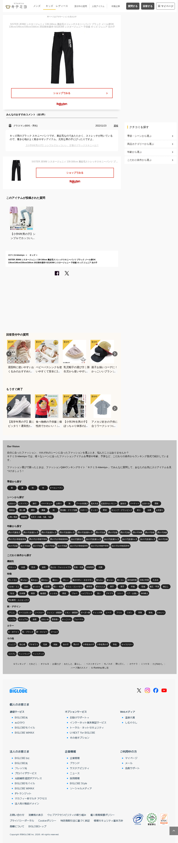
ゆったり (36, 587)
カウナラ (133, 664)
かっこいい (66, 619)
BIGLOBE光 (21, 717)
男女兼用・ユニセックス (18, 600)
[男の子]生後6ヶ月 (67, 532)
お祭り (59, 503)
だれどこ (33, 664)
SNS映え (144, 593)
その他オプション (79, 737)
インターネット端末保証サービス (88, 722)
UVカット (12, 567)
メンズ (37, 6)
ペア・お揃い (132, 593)
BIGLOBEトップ (37, 826)
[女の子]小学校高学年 (120, 546)
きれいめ (45, 619)
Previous (8, 353)
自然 (35, 619)
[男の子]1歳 (100, 532)
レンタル (54, 593)
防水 (33, 567)
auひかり (20, 722)
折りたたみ (100, 587)
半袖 (133, 587)
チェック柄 (97, 612)
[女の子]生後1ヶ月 (93, 539)
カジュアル (23, 619)
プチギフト (33, 644)
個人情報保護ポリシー (102, 815)
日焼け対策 (144, 580)
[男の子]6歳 (162, 532)
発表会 (12, 510)
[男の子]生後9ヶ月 (85, 532)
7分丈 (12, 593)
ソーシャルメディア (81, 788)
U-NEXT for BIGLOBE (82, 732)
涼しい (66, 580)
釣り (139, 510)
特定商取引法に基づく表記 (75, 820)
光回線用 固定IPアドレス (28, 778)
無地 (150, 612)
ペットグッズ (38, 654)
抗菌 (100, 567)
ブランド (75, 763)
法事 (149, 510)
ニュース (75, 773)
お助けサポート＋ (79, 717)
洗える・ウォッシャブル (60, 567)
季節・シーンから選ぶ (139, 135)
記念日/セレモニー (109, 503)
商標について (17, 826)
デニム (12, 612)
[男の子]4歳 (137, 532)
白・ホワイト (13, 632)
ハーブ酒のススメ (79, 668)
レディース (62, 6)
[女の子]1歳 (163, 539)
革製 (140, 612)
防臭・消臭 (78, 567)
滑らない (24, 580)
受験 (156, 503)
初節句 (24, 517)
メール (128, 763)
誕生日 (123, 503)
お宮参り (160, 510)
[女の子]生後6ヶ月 (129, 539)
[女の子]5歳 (50, 546)
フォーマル (79, 619)
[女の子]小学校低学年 (79, 546)
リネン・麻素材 (71, 612)
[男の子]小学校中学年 (38, 539)
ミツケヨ (145, 664)
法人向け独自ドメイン (27, 803)
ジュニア (12, 644)
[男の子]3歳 (125, 532)
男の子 (76, 644)
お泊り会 (146, 503)
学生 (115, 644)
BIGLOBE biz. (22, 758)
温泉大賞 (130, 717)
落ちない (100, 580)
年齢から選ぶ (134, 152)
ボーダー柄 (85, 612)
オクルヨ (45, 664)
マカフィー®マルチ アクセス (31, 798)
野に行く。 (121, 664)
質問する (133, 6)
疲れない (45, 580)
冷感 (23, 567)
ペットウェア (24, 654)
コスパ (120, 593)
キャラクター (127, 644)
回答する (148, 6)
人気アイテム (98, 6)
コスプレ (12, 654)
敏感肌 (43, 593)
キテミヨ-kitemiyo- (16, 255)
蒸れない (34, 580)
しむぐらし (131, 722)
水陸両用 (90, 567)
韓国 (33, 593)
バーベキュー (46, 503)
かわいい (161, 612)
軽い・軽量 (58, 587)
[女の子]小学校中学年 (100, 546)
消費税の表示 (36, 815)
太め (26, 587)
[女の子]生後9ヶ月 (147, 539)
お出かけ (12, 503)
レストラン (23, 503)
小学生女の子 (88, 644)
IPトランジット (23, 793)
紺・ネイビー (42, 632)
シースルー (39, 612)
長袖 (143, 587)
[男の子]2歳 (113, 532)
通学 (33, 510)
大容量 (47, 587)
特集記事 (116, 6)
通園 (43, 510)
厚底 (64, 593)
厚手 (112, 587)
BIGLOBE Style (78, 783)
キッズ (49, 6)
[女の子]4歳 (37, 546)
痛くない (121, 580)
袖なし (166, 587)
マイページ (167, 6)
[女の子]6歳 (62, 546)
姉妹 (55, 644)
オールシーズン (56, 488)
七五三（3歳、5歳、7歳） (42, 517)
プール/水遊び (82, 503)
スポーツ (84, 510)
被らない (110, 580)
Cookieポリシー (47, 820)
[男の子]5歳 (150, 532)
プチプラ (109, 593)
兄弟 (45, 644)
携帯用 (89, 587)
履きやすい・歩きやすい (82, 580)
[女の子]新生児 (77, 539)
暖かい (55, 580)
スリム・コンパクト (74, 587)
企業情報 (70, 751)
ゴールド (54, 632)
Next (115, 353)
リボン (129, 612)
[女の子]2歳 (13, 546)
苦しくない (13, 580)
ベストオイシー (93, 664)
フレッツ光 (21, 768)
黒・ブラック (28, 632)
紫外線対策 (132, 580)
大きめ (155, 580)
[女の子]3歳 (25, 546)
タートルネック (25, 612)
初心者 (22, 644)
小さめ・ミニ (13, 587)
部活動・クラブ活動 (68, 510)
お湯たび (56, 664)
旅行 (35, 503)
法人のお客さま (19, 751)
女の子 (66, 644)
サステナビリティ (79, 768)
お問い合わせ (17, 815)
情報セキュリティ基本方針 (108, 820)
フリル (119, 612)
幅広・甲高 (154, 587)
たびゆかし (158, 664)
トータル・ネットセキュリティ (87, 727)
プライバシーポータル (22, 820)
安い (99, 593)
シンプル (12, 619)
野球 (105, 510)
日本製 (22, 593)
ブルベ (74, 593)
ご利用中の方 (128, 751)
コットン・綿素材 (54, 612)
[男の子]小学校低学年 (17, 539)
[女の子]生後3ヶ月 (111, 539)
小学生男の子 (102, 644)
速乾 (44, 567)
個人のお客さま (19, 704)
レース (109, 612)
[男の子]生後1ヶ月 (31, 532)
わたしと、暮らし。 (73, 664)
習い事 (22, 510)
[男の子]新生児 (14, 532)
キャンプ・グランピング (121, 510)
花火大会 (94, 503)
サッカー (94, 510)
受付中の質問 (80, 6)
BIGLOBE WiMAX (24, 732)
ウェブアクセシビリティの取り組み (66, 815)
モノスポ (108, 664)
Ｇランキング (19, 664)
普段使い (55, 619)
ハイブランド (86, 593)
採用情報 (75, 778)
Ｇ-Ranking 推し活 (99, 668)
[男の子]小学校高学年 (59, 539)
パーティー (134, 503)
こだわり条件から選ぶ (139, 160)
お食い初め (13, 517)
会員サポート (132, 768)
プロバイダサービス (26, 773)
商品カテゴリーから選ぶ (140, 144)
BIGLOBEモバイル (25, 727)
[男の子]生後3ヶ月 (49, 532)
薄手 (122, 587)
